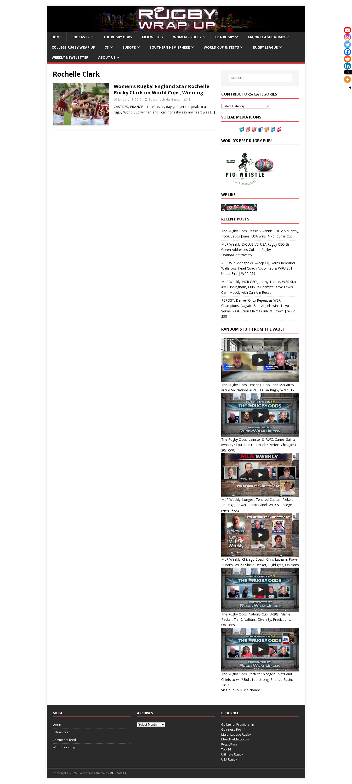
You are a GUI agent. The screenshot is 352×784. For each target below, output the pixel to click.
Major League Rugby (266, 37)
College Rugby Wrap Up (73, 47)
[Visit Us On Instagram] (248, 129)
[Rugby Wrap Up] (176, 29)
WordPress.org (63, 747)
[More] (347, 79)
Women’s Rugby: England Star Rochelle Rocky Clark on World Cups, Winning (161, 89)
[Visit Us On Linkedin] (273, 129)
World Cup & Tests (221, 47)
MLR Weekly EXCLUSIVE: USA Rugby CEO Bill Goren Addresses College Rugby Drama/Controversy (255, 249)
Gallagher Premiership (237, 724)
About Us (106, 57)
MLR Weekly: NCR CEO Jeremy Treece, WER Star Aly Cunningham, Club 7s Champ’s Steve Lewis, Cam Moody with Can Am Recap (258, 287)
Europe (129, 47)
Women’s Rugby (187, 37)
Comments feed (64, 740)
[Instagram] (347, 37)
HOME (56, 37)
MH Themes (118, 773)
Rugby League (265, 47)
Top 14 (226, 749)
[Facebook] (347, 51)
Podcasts (80, 37)
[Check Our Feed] (266, 129)
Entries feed (61, 732)
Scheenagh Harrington (164, 99)
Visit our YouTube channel (241, 690)
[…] (212, 112)
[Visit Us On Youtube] (254, 129)
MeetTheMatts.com (235, 739)
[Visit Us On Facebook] (260, 129)
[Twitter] (347, 44)
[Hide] (350, 88)
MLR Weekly (152, 37)
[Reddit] (347, 58)
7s (107, 47)
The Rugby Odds (117, 37)
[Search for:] (260, 78)
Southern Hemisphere (170, 47)
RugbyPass (229, 744)
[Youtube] (347, 30)
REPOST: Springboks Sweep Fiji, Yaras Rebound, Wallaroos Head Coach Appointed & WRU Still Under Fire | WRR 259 (258, 268)
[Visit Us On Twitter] (241, 129)
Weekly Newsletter (70, 57)
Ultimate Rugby (232, 754)
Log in (57, 724)
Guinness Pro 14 (233, 729)
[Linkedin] (347, 66)
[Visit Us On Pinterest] (279, 129)
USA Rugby (224, 37)
